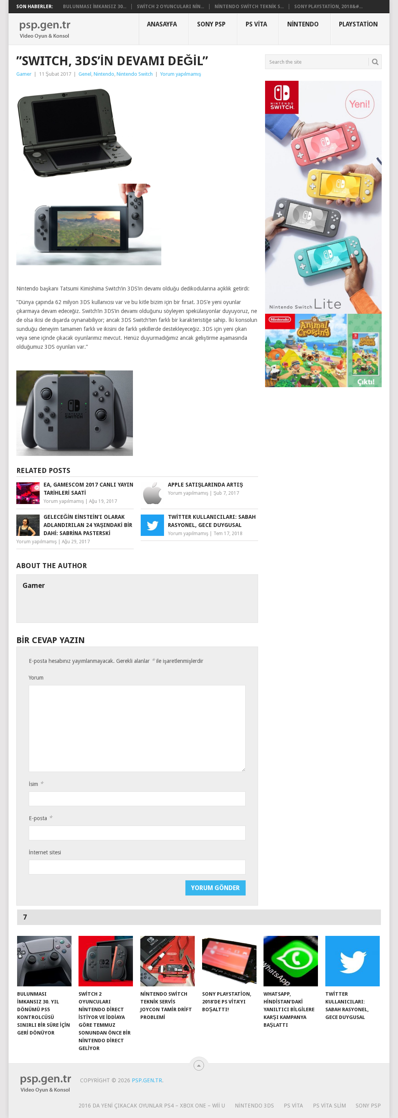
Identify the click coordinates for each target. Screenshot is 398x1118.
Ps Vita (256, 24)
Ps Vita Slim (329, 1105)
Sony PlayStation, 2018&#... (328, 6)
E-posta (40, 818)
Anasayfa (162, 24)
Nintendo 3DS (254, 1105)
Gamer (23, 74)
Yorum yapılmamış (180, 74)
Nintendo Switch (135, 74)
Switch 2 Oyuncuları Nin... (170, 6)
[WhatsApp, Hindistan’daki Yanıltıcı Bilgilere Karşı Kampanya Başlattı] (291, 961)
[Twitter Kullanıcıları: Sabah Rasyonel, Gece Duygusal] (352, 961)
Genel (85, 74)
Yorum (36, 678)
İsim (36, 784)
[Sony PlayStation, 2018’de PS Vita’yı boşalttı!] (229, 961)
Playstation (358, 24)
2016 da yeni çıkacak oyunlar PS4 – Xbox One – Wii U (152, 1105)
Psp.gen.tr (147, 1080)
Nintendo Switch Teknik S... (249, 6)
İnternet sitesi (45, 852)
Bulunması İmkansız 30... (94, 6)
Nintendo (303, 24)
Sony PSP (211, 24)
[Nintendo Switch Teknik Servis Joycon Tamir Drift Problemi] (167, 961)
